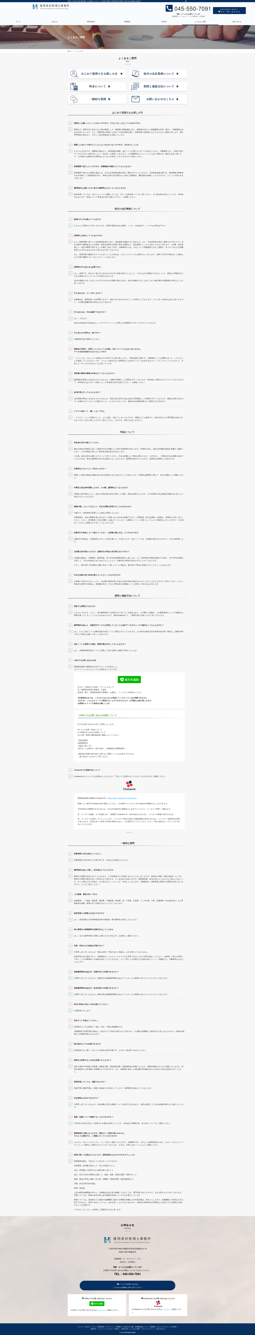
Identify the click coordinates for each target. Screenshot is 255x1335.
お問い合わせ (160, 1329)
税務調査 (152, 1327)
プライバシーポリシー (148, 1329)
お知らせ (87, 1327)
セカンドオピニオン (163, 1327)
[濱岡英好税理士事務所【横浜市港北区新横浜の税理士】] (51, 7)
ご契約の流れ (124, 1329)
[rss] (186, 1)
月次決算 (173, 1327)
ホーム (81, 1327)
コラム (94, 1327)
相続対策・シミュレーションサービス (102, 1329)
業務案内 (118, 1327)
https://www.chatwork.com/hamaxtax (122, 798)
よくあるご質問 (134, 1329)
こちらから (101, 1310)
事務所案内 (101, 1327)
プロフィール (110, 1327)
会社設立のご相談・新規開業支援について (135, 1327)
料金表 (117, 1329)
